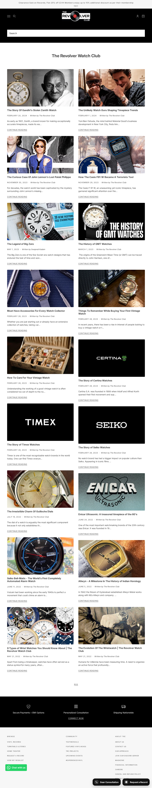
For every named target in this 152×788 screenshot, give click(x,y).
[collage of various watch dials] (40, 625)
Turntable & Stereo (16, 746)
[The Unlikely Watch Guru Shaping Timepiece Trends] (111, 87)
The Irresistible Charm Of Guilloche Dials (30, 511)
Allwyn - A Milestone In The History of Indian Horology (109, 581)
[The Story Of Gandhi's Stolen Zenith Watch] (40, 87)
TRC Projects (72, 751)
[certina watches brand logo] (111, 358)
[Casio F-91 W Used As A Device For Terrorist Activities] (111, 154)
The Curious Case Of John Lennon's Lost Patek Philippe (39, 177)
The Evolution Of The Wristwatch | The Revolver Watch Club (110, 649)
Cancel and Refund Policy (128, 774)
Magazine (119, 760)
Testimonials (72, 742)
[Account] (137, 16)
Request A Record (15, 756)
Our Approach (122, 751)
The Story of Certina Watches (95, 380)
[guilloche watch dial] (40, 489)
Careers (119, 769)
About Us (119, 742)
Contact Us (120, 746)
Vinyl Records (14, 742)
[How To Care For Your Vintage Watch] (40, 355)
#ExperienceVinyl (74, 760)
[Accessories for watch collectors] (40, 288)
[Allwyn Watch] (111, 558)
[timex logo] (40, 422)
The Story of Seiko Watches (94, 447)
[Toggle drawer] (8, 16)
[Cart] (143, 16)
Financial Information (126, 765)
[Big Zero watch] (40, 221)
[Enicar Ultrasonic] (111, 492)
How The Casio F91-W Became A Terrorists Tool (105, 177)
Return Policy (122, 779)
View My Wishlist (15, 760)
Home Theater (13, 751)
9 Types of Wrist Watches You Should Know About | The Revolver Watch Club (39, 649)
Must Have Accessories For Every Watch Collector (36, 310)
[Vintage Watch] (111, 288)
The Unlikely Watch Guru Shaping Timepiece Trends (108, 110)
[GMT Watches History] (111, 221)
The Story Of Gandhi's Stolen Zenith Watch (31, 110)
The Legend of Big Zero (20, 243)
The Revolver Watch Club (76, 55)
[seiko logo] (111, 425)
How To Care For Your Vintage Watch (28, 377)
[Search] (14, 16)
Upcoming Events (74, 756)
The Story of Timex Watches (23, 444)
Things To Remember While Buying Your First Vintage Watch (109, 312)
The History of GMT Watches (95, 243)
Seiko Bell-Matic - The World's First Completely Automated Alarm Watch (34, 580)
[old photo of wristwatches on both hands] (111, 625)
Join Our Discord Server (127, 756)
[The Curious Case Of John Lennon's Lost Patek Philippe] (40, 154)
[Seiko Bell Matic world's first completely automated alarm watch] (40, 556)
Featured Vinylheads (76, 746)
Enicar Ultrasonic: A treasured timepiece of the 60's (107, 514)
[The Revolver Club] (76, 16)
